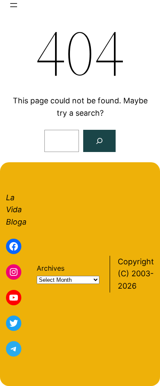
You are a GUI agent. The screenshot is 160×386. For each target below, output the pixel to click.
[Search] (99, 141)
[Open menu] (14, 5)
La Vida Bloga (16, 210)
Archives (50, 268)
